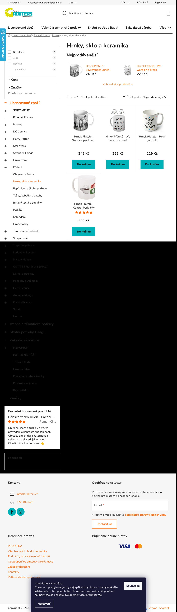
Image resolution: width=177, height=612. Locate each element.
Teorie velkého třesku (26, 231)
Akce (34, 58)
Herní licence (21, 288)
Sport (16, 309)
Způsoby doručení (19, 567)
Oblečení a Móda (23, 174)
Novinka (34, 63)
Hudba (17, 316)
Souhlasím (133, 586)
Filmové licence (23, 117)
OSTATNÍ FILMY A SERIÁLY (30, 267)
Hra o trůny (20, 160)
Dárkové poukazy (23, 274)
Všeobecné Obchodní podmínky (45, 2)
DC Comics (20, 132)
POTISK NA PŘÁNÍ (25, 355)
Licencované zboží (24, 102)
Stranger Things (23, 153)
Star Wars (19, 146)
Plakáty (17, 210)
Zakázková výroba (25, 340)
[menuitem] (21, 27)
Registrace (160, 2)
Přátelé (17, 167)
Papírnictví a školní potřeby (30, 188)
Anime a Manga (23, 295)
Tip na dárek (34, 69)
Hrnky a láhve (22, 369)
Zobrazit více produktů (117, 84)
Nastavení (44, 604)
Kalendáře (19, 217)
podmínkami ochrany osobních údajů (145, 514)
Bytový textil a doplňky (27, 203)
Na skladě (34, 52)
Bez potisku (20, 390)
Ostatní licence (22, 302)
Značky (15, 398)
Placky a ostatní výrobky (28, 376)
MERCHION (20, 348)
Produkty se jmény (25, 383)
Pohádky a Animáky (25, 281)
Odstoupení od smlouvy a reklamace (30, 562)
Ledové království (24, 252)
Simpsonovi (20, 238)
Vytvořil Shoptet (158, 608)
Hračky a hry (20, 224)
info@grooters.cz (27, 494)
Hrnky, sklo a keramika (27, 181)
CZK (123, 2)
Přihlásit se (104, 524)
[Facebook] (12, 512)
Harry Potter (21, 139)
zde (99, 595)
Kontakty (13, 572)
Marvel (17, 124)
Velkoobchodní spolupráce (24, 577)
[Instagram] (21, 512)
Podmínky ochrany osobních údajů (29, 556)
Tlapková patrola (23, 245)
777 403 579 (25, 502)
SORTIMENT (21, 110)
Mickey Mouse (22, 259)
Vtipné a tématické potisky (32, 324)
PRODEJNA (14, 2)
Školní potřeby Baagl (27, 332)
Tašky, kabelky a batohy (27, 196)
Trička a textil (22, 362)
